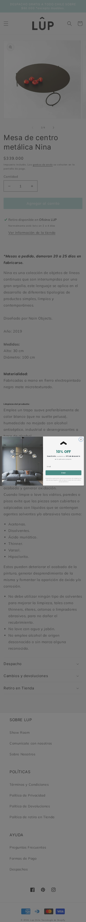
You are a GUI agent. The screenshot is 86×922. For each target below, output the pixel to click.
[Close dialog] (81, 439)
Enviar (63, 473)
